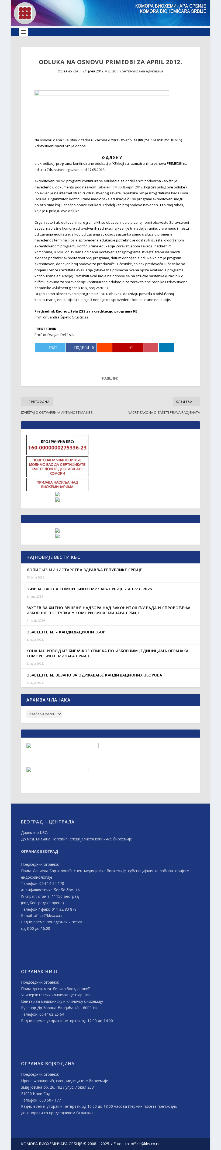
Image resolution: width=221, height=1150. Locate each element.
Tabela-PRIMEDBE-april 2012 (120, 187)
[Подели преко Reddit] (104, 347)
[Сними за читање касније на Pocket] (150, 347)
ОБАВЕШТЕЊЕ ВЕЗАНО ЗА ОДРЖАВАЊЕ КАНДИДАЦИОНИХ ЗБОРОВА (94, 675)
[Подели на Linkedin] (166, 347)
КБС (76, 71)
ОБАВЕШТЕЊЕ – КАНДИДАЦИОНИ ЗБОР (65, 631)
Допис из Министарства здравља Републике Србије (84, 569)
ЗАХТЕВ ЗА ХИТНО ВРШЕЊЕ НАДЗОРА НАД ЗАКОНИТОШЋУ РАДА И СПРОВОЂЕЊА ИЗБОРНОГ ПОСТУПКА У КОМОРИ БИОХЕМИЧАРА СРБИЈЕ (108, 610)
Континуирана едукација (141, 71)
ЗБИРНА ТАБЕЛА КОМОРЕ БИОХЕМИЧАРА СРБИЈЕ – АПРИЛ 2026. (89, 588)
